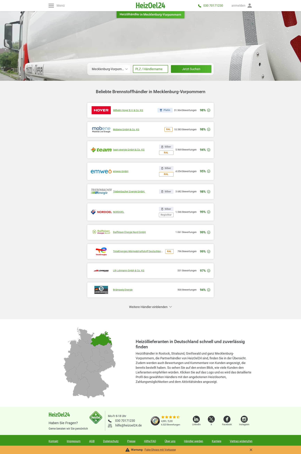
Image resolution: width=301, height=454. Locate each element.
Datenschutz (111, 441)
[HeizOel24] (150, 5)
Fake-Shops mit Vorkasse (160, 449)
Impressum (73, 441)
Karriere (216, 441)
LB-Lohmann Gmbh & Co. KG (128, 270)
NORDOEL (118, 212)
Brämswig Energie (123, 289)
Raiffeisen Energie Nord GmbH (129, 232)
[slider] (170, 417)
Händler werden (193, 441)
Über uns (170, 441)
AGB (92, 441)
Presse (131, 441)
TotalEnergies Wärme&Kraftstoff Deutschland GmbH (138, 251)
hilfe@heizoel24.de (128, 425)
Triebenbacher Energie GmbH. (129, 191)
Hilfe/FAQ (150, 441)
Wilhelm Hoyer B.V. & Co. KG (128, 110)
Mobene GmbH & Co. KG (126, 129)
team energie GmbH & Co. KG (129, 149)
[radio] (81, 386)
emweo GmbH (120, 171)
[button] (241, 5)
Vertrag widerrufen (241, 441)
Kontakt (53, 441)
